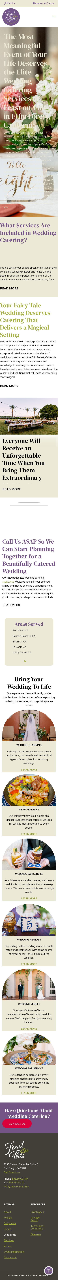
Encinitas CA (19, 641)
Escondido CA (20, 630)
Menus (8, 1217)
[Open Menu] (54, 17)
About (7, 1212)
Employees (37, 1212)
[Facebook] (15, 1195)
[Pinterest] (29, 1195)
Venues (8, 1246)
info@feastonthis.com (16, 1186)
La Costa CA (19, 646)
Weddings (10, 1234)
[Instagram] (36, 1195)
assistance (8, 581)
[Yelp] (43, 1195)
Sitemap (36, 1234)
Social (7, 1229)
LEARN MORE (29, 769)
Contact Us (10, 1257)
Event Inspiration (14, 1251)
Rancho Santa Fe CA (24, 636)
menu (7, 144)
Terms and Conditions (37, 1227)
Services (9, 1240)
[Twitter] (22, 1195)
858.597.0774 (16, 1182)
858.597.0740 (20, 1178)
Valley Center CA (22, 652)
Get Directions (12, 1172)
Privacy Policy (35, 1219)
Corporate (10, 1223)
